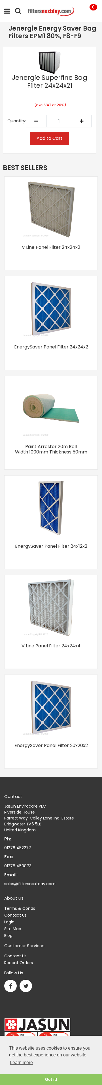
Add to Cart (50, 138)
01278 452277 (17, 848)
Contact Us (15, 915)
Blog (8, 935)
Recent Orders (18, 963)
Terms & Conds (19, 908)
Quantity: (16, 121)
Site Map (12, 929)
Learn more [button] (21, 1062)
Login (9, 922)
